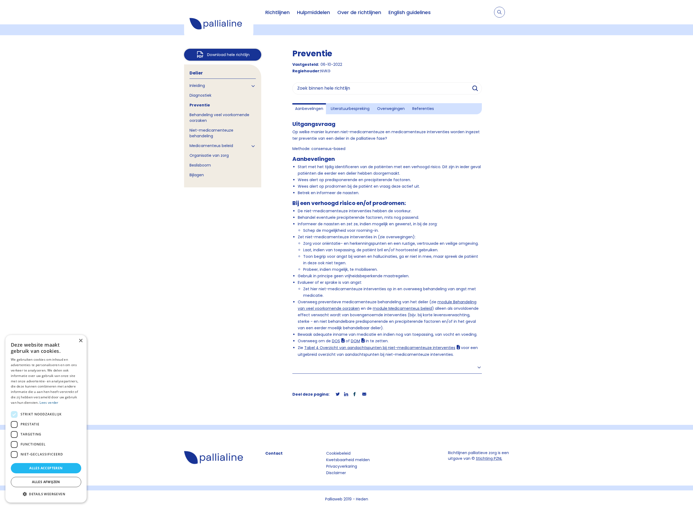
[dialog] (46, 419)
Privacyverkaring (341, 466)
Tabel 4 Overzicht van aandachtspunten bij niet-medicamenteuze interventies (379, 347)
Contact (274, 453)
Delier (196, 73)
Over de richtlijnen (359, 12)
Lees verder (49, 402)
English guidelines (409, 12)
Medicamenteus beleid (211, 145)
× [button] (81, 341)
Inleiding (197, 85)
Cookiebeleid (338, 453)
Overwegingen (391, 108)
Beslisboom (200, 165)
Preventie (199, 105)
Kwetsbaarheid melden (348, 460)
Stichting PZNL (489, 458)
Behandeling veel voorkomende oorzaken (219, 117)
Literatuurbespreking (350, 108)
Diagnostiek (200, 95)
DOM (355, 341)
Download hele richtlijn (228, 54)
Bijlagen (196, 175)
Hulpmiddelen (313, 12)
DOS (336, 341)
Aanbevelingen (309, 108)
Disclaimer (336, 473)
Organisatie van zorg (209, 155)
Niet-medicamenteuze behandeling (211, 133)
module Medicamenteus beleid (402, 308)
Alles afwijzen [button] (46, 482)
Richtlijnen (277, 12)
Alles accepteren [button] (46, 468)
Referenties (423, 108)
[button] (46, 494)
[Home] (218, 24)
